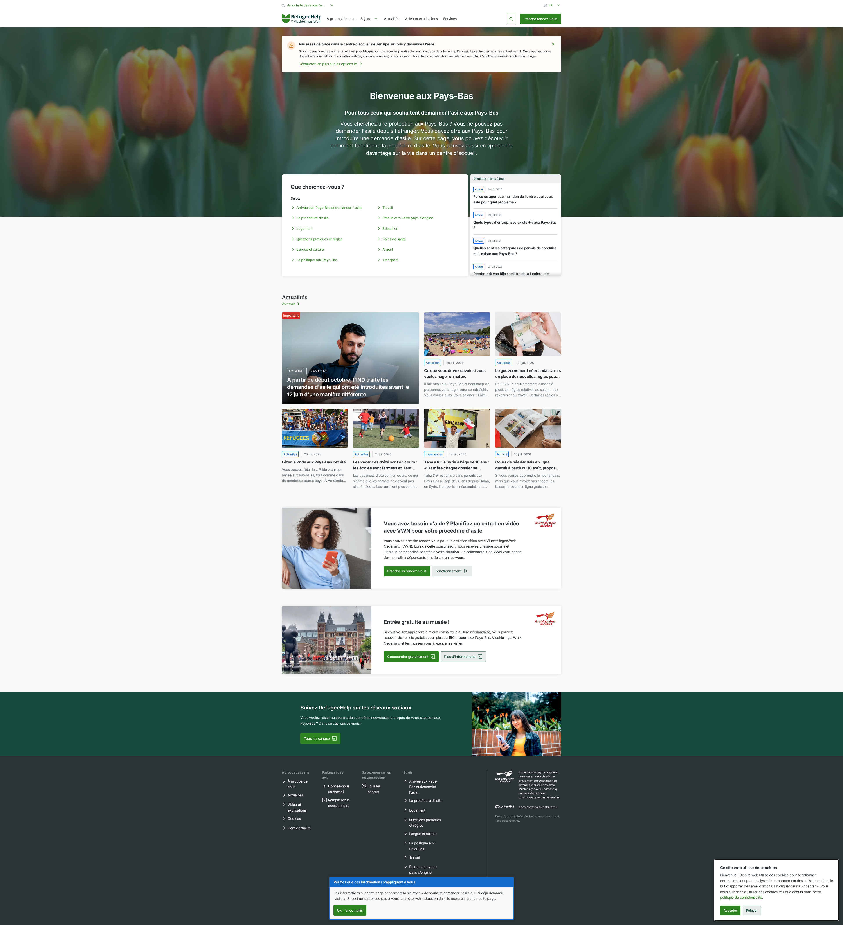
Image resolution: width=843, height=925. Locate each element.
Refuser (751, 910)
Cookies (294, 818)
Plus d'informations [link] (460, 656)
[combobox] (308, 5)
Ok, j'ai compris (350, 910)
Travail (387, 207)
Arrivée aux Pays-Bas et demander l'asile (328, 207)
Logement (304, 228)
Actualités (391, 18)
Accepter (730, 910)
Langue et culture (310, 249)
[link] (301, 18)
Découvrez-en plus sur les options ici (328, 64)
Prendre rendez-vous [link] (540, 19)
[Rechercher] (511, 19)
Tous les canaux (374, 789)
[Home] (301, 18)
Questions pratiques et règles (319, 239)
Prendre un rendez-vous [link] (407, 571)
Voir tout (288, 304)
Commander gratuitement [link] (407, 656)
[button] (553, 44)
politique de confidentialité (741, 897)
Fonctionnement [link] (448, 571)
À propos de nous (341, 18)
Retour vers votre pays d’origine (407, 218)
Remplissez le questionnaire (339, 803)
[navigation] (369, 19)
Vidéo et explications (421, 18)
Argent (387, 249)
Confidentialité (299, 828)
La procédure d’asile (312, 218)
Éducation (390, 228)
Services (449, 18)
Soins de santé (394, 239)
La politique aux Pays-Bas (316, 260)
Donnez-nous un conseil (338, 789)
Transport (390, 260)
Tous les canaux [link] (317, 738)
